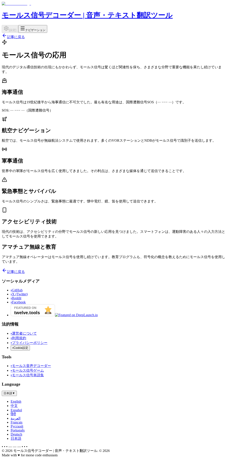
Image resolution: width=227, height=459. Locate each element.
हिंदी (13, 414)
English (16, 401)
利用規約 (18, 338)
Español (16, 410)
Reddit (16, 298)
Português (18, 430)
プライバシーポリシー (29, 343)
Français (16, 422)
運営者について (24, 333)
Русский (17, 426)
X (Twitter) (19, 294)
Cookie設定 (20, 347)
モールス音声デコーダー (31, 366)
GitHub (17, 290)
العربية (15, 418)
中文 (14, 406)
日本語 (16, 438)
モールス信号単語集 (27, 375)
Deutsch (16, 434)
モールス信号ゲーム (27, 370)
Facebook (18, 302)
